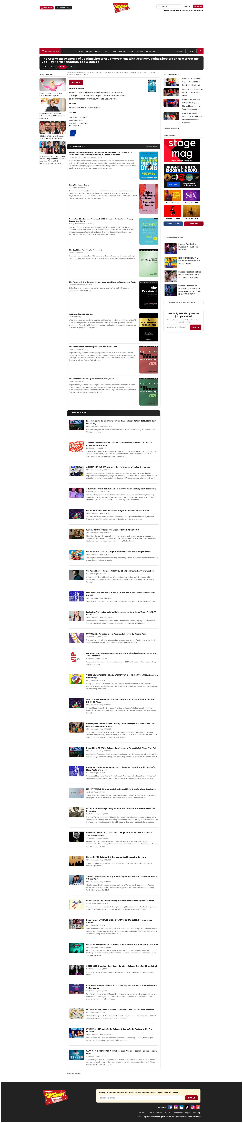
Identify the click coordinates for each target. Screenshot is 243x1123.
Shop (131, 51)
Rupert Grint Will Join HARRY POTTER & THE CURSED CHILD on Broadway (52, 109)
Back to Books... (74, 1073)
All (45, 67)
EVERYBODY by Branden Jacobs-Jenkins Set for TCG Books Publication (120, 1009)
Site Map (196, 1113)
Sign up (195, 327)
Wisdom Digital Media (161, 1116)
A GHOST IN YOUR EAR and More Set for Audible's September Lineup (118, 467)
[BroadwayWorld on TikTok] (187, 1107)
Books (62, 67)
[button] (200, 51)
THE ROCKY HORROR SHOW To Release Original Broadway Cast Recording (121, 489)
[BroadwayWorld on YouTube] (198, 1107)
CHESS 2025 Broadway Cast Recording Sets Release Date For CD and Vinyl (121, 966)
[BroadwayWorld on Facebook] (170, 1107)
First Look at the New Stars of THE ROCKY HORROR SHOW (192, 92)
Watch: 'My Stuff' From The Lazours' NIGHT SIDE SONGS (112, 530)
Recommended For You (173, 237)
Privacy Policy (194, 1116)
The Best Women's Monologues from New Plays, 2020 (93, 346)
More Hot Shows (173, 224)
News (81, 51)
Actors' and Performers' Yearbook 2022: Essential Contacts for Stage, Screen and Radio (101, 220)
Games (140, 51)
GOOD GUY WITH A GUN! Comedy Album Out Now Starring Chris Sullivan (120, 900)
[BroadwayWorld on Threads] (192, 1107)
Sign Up (191, 1098)
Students (122, 51)
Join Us (167, 1113)
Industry (98, 51)
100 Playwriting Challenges (81, 314)
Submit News (177, 1113)
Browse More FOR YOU (182, 302)
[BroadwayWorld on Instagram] (176, 1107)
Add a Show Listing (63, 8)
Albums (52, 67)
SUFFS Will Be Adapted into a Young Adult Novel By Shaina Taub (116, 634)
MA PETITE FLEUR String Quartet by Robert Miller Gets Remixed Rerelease (121, 789)
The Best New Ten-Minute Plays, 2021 (85, 250)
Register (179, 51)
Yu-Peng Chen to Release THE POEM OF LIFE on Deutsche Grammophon (120, 571)
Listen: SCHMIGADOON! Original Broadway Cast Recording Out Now (118, 551)
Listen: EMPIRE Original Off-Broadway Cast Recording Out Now (116, 857)
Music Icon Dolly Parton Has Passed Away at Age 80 (50, 88)
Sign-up (187, 6)
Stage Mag (150, 51)
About (151, 1113)
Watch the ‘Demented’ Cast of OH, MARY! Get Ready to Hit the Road (191, 82)
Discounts (194, 224)
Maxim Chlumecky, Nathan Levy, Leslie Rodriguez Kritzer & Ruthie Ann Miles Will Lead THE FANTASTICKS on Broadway (52, 153)
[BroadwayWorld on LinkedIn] (181, 1107)
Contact (159, 1113)
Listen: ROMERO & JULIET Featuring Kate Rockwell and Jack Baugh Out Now (122, 944)
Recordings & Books (74, 72)
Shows (89, 51)
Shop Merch (47, 8)
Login (192, 51)
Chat (107, 51)
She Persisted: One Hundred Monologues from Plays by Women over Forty (102, 282)
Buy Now (76, 82)
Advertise (143, 1113)
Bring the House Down (79, 185)
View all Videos (170, 128)
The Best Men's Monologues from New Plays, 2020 (91, 379)
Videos (72, 67)
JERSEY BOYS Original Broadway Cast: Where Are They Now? (52, 131)
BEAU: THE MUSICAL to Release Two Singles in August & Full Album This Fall (121, 748)
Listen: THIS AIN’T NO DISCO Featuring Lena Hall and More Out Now (117, 510)
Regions (188, 1113)
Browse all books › (152, 147)
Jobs (114, 51)
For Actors (91, 72)
